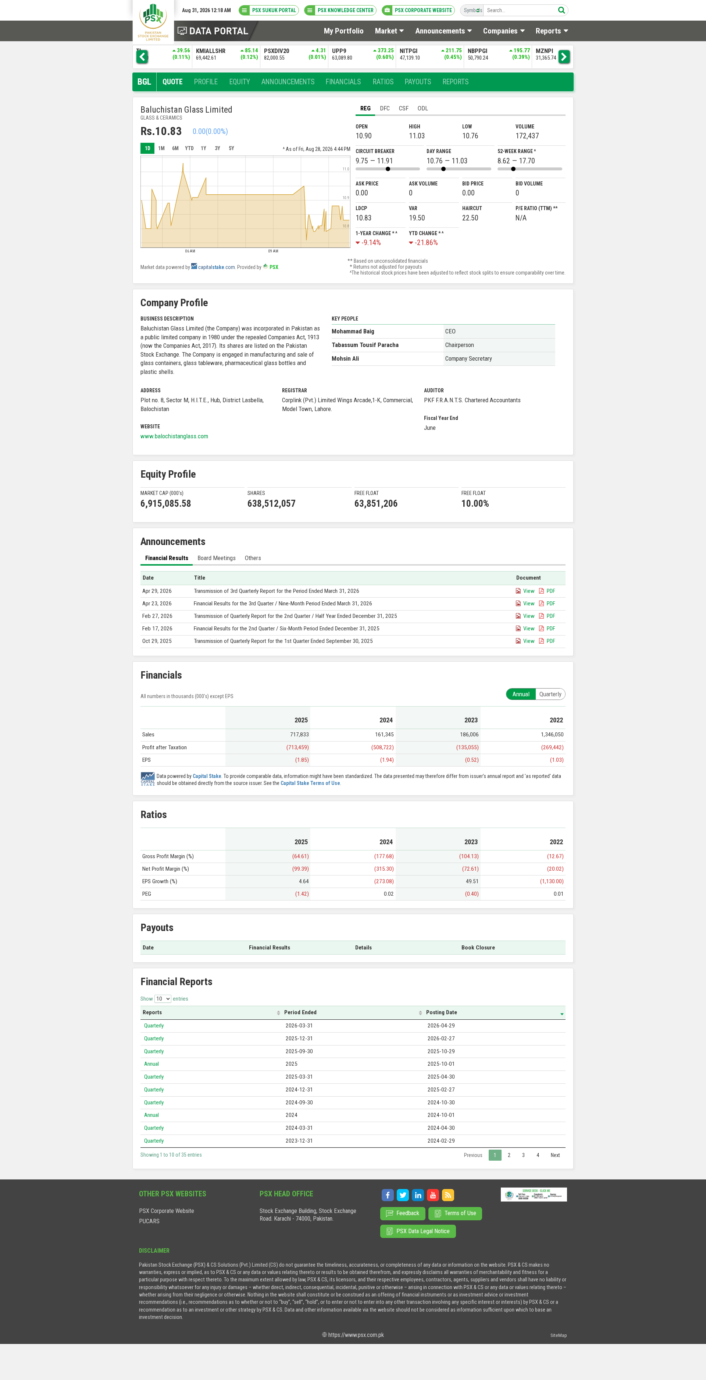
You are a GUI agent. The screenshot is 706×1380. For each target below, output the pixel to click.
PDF (551, 591)
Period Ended (300, 1012)
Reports (152, 1012)
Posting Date (441, 1012)
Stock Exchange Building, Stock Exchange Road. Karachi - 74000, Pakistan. (308, 1214)
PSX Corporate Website (166, 1210)
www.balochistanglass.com (174, 436)
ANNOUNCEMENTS (287, 82)
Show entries (164, 998)
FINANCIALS (343, 82)
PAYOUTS (418, 82)
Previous (473, 1155)
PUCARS (149, 1221)
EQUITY (239, 82)
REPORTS (455, 82)
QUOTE (173, 82)
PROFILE (206, 82)
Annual (151, 1064)
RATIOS (382, 82)
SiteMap (558, 1335)
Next (555, 1155)
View (529, 591)
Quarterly (154, 1025)
